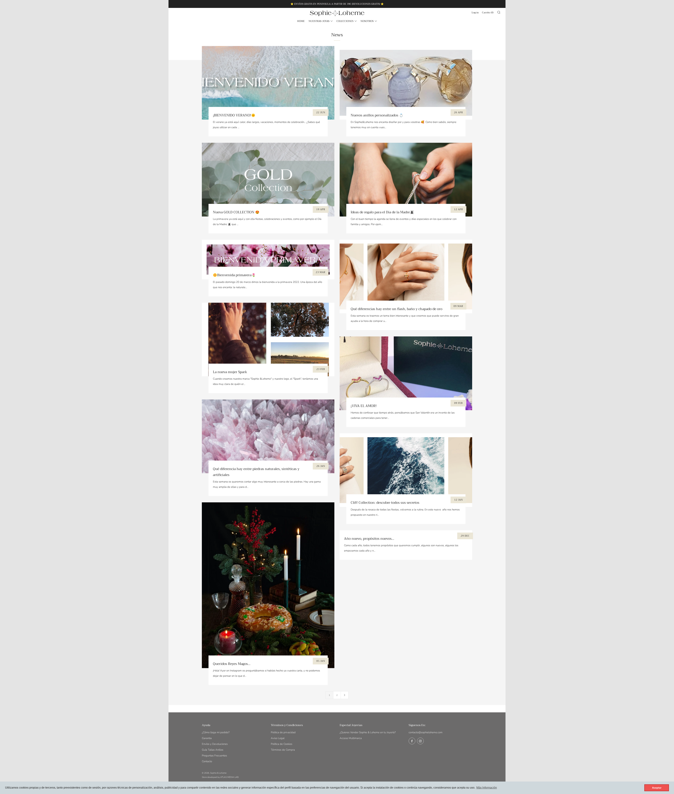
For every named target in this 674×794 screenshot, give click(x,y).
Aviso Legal (278, 738)
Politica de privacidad (283, 732)
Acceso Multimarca (351, 738)
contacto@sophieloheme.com (425, 732)
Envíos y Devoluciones (215, 744)
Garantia (207, 738)
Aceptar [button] (656, 787)
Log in (475, 12)
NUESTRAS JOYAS (319, 21)
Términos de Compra (283, 750)
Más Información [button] (486, 787)
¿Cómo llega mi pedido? (216, 732)
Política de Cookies (281, 744)
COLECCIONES (344, 21)
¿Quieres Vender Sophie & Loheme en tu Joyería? (368, 732)
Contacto (207, 761)
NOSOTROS (367, 21)
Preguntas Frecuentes (214, 755)
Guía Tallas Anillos (212, 750)
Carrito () (488, 12)
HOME (301, 21)
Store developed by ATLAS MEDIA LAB (220, 777)
